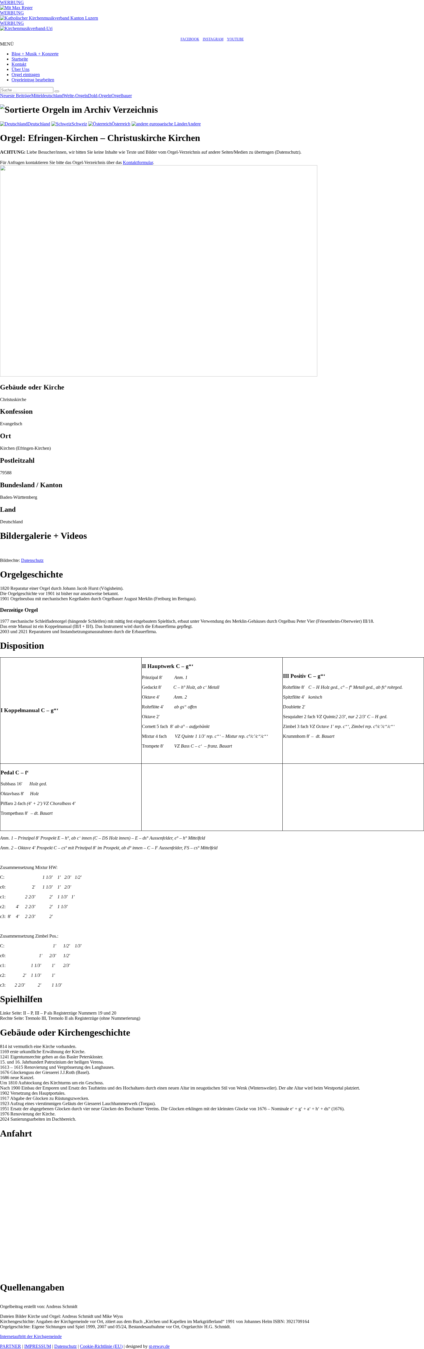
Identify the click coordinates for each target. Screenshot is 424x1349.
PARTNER (10, 1346)
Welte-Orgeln (75, 95)
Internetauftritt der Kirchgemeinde (31, 1336)
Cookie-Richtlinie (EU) (101, 1346)
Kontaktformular (138, 162)
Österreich (121, 123)
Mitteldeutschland (47, 95)
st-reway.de (159, 1346)
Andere (194, 123)
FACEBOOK (190, 39)
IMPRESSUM (37, 1346)
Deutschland (38, 123)
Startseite (20, 59)
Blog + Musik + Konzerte (35, 53)
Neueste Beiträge (15, 95)
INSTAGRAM (213, 39)
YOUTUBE (235, 39)
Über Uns (20, 69)
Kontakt (19, 64)
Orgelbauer (121, 95)
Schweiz (79, 123)
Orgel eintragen (26, 74)
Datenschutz (32, 560)
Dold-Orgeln (99, 95)
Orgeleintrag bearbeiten (33, 79)
